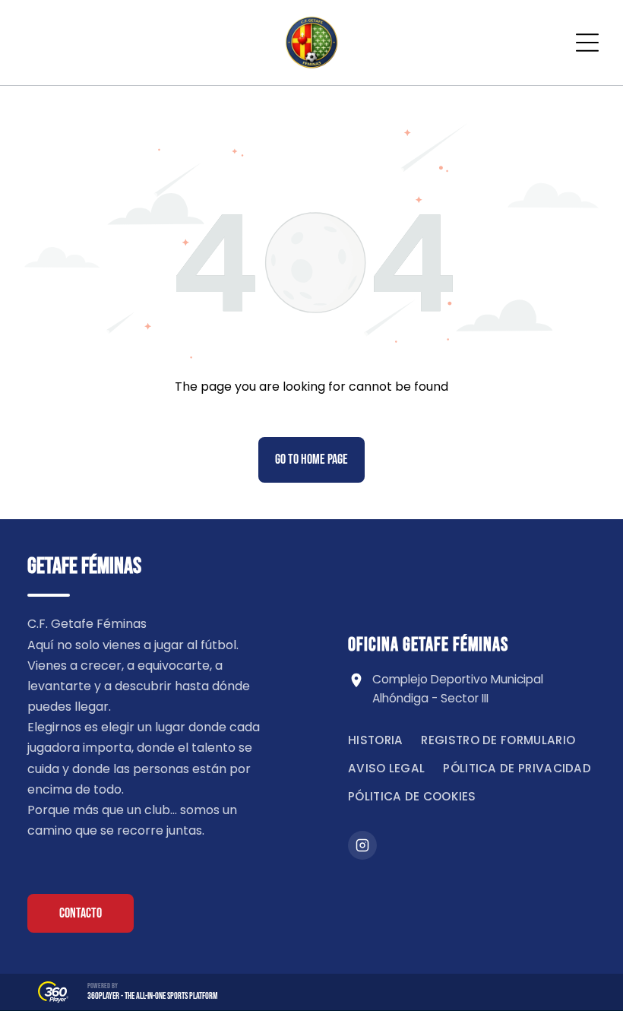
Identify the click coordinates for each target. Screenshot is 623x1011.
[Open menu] (587, 42)
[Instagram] (362, 845)
